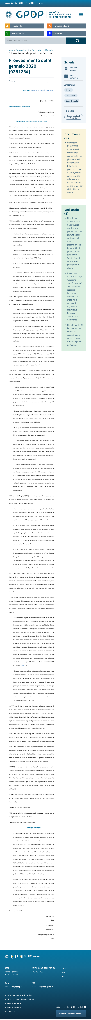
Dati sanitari (71, 95)
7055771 (23, 665)
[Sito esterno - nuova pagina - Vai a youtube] (74, 1006)
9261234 (73, 70)
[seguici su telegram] (26, 2)
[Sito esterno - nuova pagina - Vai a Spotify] (85, 1006)
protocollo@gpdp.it (14, 986)
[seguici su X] (29, 2)
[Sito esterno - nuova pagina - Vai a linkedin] (68, 1006)
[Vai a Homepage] (23, 959)
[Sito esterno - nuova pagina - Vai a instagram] (71, 1006)
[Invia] (76, 40)
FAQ (64, 972)
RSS (64, 976)
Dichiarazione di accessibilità (20, 999)
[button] (48, 81)
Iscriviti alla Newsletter (70, 1013)
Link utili (11, 1011)
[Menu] (81, 14)
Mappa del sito (14, 1007)
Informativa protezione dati (19, 995)
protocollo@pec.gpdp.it (42, 986)
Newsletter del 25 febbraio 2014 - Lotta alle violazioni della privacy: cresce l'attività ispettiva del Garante (75, 334)
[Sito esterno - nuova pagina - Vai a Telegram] (78, 1006)
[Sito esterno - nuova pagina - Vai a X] (81, 1006)
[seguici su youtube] (22, 2)
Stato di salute (72, 100)
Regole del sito (14, 1003)
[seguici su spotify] (32, 2)
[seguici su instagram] (19, 2)
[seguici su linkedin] (16, 2)
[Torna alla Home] (38, 14)
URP (64, 968)
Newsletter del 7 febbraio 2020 (43, 90)
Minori (68, 90)
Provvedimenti (22, 50)
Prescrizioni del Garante (42, 50)
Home (10, 50)
